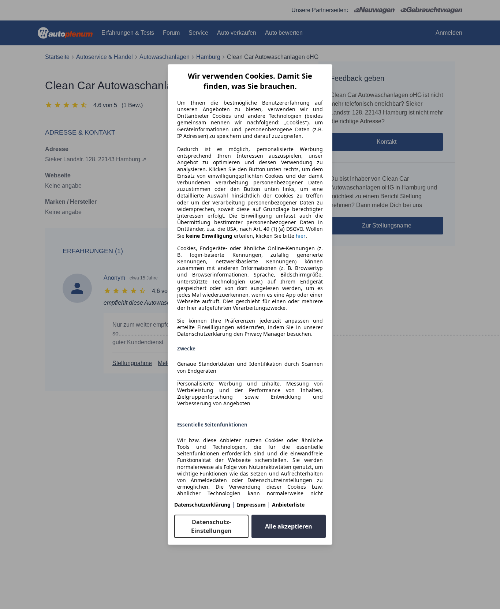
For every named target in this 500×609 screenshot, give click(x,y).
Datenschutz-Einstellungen (211, 526)
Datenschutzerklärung (202, 504)
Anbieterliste (288, 504)
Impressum (251, 504)
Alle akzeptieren (288, 526)
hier (301, 236)
